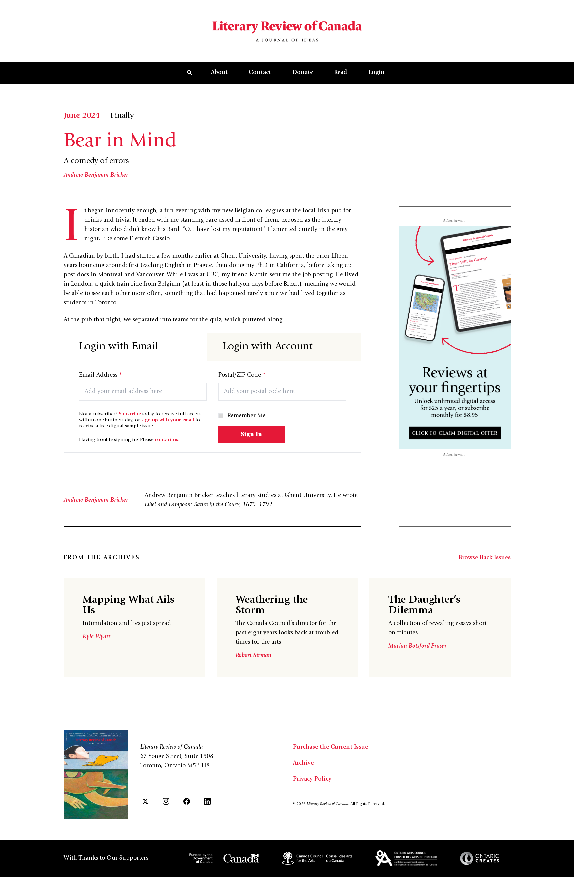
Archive (303, 763)
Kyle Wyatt (96, 637)
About (219, 73)
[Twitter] (145, 801)
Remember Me (246, 416)
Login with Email (118, 347)
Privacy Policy (312, 779)
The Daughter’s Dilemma (424, 605)
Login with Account (267, 347)
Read (340, 73)
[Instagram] (166, 801)
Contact (260, 73)
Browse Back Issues (484, 558)
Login (376, 73)
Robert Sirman (253, 656)
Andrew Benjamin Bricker (96, 175)
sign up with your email (167, 420)
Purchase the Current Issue (330, 747)
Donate (302, 73)
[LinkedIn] (207, 801)
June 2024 (82, 116)
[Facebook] (186, 801)
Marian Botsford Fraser (417, 646)
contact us (166, 440)
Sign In (251, 435)
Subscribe (130, 414)
